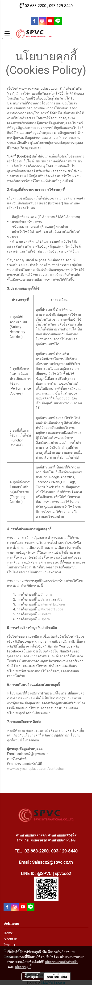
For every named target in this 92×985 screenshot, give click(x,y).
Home (8, 933)
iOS (60, 599)
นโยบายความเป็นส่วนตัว (61, 962)
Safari (45, 599)
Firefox (46, 614)
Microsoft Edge (52, 609)
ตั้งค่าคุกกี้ (31, 976)
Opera (45, 619)
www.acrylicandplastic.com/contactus (35, 768)
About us (10, 939)
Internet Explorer (53, 604)
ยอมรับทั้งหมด (57, 976)
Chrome (47, 594)
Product (9, 945)
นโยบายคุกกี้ (23, 967)
